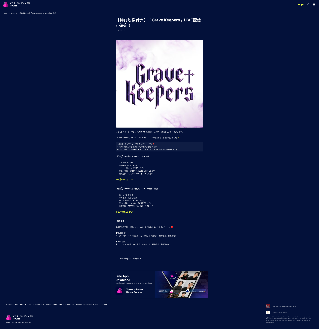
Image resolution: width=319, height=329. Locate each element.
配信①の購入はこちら (125, 179)
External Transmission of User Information (91, 304)
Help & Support (25, 304)
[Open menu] (314, 4)
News (13, 13)
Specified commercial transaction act (60, 304)
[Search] (308, 4)
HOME (5, 13)
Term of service (12, 304)
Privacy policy (38, 304)
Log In (301, 4)
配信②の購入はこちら (125, 212)
